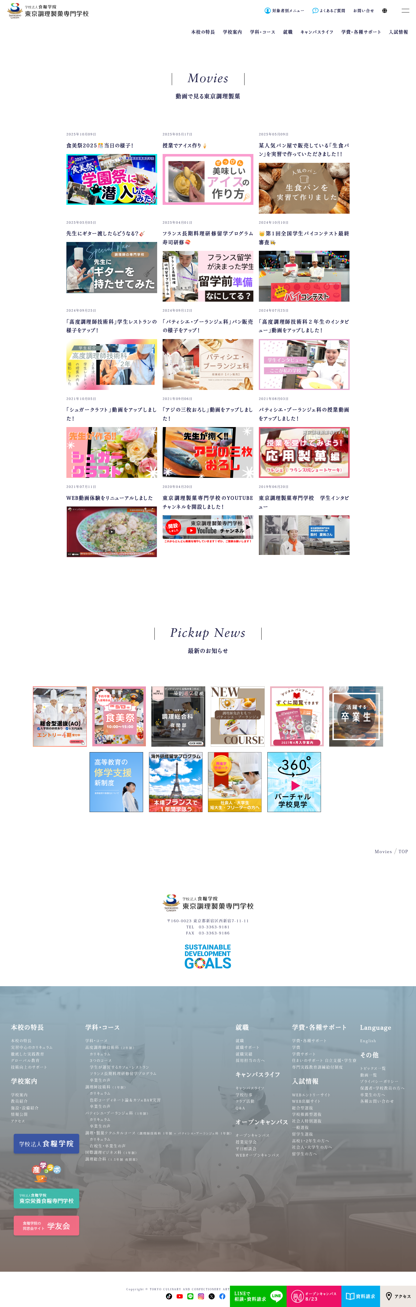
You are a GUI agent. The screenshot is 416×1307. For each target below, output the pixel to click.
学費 (296, 1047)
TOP (403, 852)
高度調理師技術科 (110, 1047)
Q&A (240, 1108)
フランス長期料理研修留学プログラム (123, 1073)
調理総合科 (111, 1159)
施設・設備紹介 (25, 1108)
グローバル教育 (25, 1060)
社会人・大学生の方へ (312, 1147)
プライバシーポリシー (379, 1081)
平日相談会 (246, 1149)
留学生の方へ (304, 1154)
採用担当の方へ (250, 1060)
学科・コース (96, 1040)
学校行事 (244, 1095)
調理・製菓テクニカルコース (158, 1133)
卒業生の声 (100, 1080)
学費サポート (304, 1054)
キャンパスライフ (250, 1088)
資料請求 (365, 1296)
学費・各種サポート (309, 1040)
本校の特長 (21, 1040)
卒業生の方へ (373, 1095)
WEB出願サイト (306, 1101)
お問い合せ (364, 10)
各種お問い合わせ (377, 1101)
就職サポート (248, 1047)
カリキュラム (100, 1054)
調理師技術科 (105, 1087)
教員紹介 (19, 1101)
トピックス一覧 (373, 1068)
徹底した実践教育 (27, 1054)
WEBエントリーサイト (311, 1095)
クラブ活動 (245, 1101)
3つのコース (101, 1060)
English (368, 1040)
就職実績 (244, 1054)
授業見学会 (246, 1142)
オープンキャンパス (253, 1135)
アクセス (403, 1296)
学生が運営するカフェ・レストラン (120, 1067)
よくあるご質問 (333, 10)
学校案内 (19, 1095)
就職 (240, 1040)
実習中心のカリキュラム (32, 1047)
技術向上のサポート (29, 1067)
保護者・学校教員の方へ (382, 1088)
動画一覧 (368, 1075)
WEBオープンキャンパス (258, 1155)
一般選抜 (300, 1127)
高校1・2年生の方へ (311, 1141)
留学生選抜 (302, 1134)
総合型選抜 (302, 1108)
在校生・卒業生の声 (108, 1146)
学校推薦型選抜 (307, 1114)
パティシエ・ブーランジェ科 (117, 1113)
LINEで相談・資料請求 (250, 1296)
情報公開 (19, 1114)
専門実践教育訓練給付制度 (317, 1067)
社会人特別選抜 (307, 1121)
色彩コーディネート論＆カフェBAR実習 (125, 1100)
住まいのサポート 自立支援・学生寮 (324, 1060)
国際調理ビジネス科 (111, 1152)
